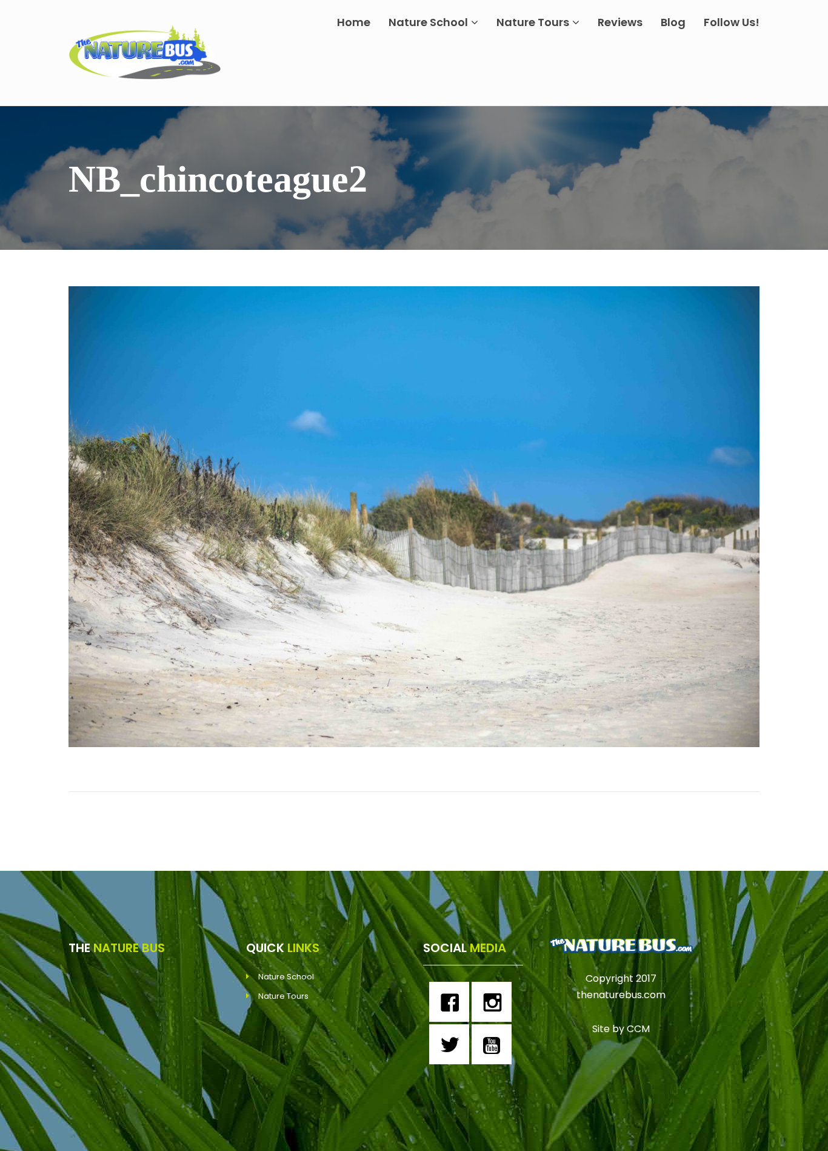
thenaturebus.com (621, 995)
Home (353, 22)
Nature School (428, 22)
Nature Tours (532, 22)
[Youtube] (494, 1044)
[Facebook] (452, 1002)
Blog (673, 22)
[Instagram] (494, 1002)
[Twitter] (452, 1044)
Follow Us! (732, 22)
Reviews (620, 22)
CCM (638, 1029)
